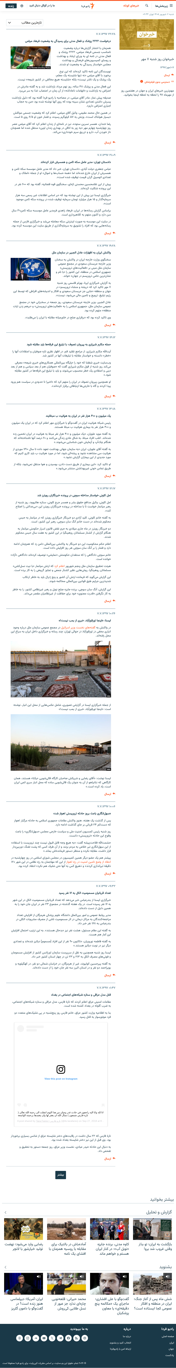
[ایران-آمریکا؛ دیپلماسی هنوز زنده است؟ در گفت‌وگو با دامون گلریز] (23, 1284)
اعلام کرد (59, 566)
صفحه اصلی (168, 1336)
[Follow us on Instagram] (27, 1338)
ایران (171, 1343)
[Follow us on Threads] (19, 1338)
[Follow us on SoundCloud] (35, 1338)
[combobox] (24, 22)
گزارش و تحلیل (159, 1212)
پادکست (169, 1355)
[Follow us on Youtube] (44, 1338)
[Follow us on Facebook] (68, 1338)
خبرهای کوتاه (131, 6)
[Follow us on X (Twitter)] (52, 1338)
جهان (171, 1349)
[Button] (169, 76)
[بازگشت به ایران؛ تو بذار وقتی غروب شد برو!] (152, 1229)
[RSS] (76, 1338)
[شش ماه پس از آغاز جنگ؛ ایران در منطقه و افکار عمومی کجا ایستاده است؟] (152, 1284)
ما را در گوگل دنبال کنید (42, 6)
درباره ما (127, 1336)
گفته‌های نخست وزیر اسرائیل (78, 627)
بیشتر (60, 1175)
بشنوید (165, 1267)
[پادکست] (22, 6)
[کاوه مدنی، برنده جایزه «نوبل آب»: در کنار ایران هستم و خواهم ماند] (109, 1229)
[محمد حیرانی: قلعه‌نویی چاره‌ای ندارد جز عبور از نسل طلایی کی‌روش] (66, 1284)
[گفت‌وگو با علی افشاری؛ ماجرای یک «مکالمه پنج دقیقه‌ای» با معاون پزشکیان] (109, 1284)
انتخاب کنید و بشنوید (120, 1343)
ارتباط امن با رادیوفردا (120, 1349)
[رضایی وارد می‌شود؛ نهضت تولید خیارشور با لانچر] (23, 1229)
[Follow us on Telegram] (60, 1338)
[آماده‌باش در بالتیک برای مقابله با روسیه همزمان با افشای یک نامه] (66, 1229)
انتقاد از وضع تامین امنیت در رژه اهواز (88, 862)
